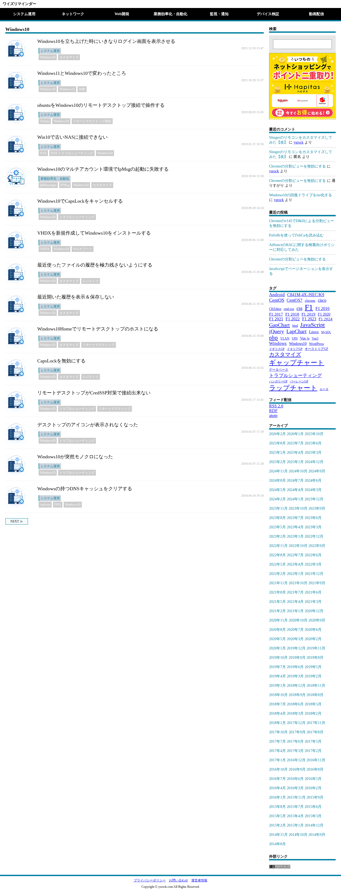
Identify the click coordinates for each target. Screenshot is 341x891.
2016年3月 (295, 788)
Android (277, 294)
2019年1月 (277, 686)
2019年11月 (316, 648)
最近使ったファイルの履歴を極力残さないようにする (94, 265)
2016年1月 (277, 797)
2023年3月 (313, 527)
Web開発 (122, 14)
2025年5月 (277, 453)
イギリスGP (277, 349)
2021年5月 (277, 602)
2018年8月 (315, 695)
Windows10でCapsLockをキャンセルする (80, 201)
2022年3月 (313, 564)
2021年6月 (313, 592)
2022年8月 (277, 555)
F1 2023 (309, 319)
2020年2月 (313, 639)
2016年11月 (316, 760)
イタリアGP (294, 349)
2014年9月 (316, 835)
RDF (273, 410)
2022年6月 (313, 555)
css (299, 308)
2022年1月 (295, 574)
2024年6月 (313, 481)
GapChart (279, 325)
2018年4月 (277, 714)
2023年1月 (295, 536)
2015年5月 (277, 816)
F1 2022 (293, 319)
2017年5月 (313, 741)
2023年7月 (295, 518)
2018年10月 (278, 695)
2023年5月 (277, 527)
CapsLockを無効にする (61, 360)
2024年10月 (298, 471)
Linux (314, 332)
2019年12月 (296, 648)
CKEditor (275, 308)
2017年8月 (315, 732)
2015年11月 (296, 797)
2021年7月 (295, 592)
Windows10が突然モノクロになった (75, 456)
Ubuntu (45, 121)
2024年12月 (314, 462)
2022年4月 (295, 564)
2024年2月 (277, 499)
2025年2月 (277, 462)
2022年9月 (316, 546)
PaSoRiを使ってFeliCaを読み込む (296, 235)
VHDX (45, 249)
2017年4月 (277, 751)
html (295, 325)
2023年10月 (298, 508)
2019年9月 (297, 658)
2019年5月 (313, 667)
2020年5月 (277, 639)
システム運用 (24, 14)
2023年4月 (295, 527)
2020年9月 (316, 620)
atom (273, 415)
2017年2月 (313, 751)
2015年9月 (315, 797)
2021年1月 (295, 611)
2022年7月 (295, 555)
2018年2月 (313, 714)
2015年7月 (295, 807)
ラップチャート (293, 387)
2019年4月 (277, 676)
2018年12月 (296, 686)
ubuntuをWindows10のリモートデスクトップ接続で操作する (101, 105)
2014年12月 (314, 825)
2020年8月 (277, 630)
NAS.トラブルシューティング (72, 153)
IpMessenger (48, 185)
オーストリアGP (316, 348)
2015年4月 (295, 816)
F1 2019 (308, 314)
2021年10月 (298, 583)
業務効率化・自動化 (170, 14)
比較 (82, 89)
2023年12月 (314, 499)
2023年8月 (277, 518)
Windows (278, 343)
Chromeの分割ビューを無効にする (297, 166)
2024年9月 (316, 471)
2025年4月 (295, 453)
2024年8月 (277, 481)
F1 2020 (324, 314)
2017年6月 (295, 741)
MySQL (326, 332)
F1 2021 (276, 319)
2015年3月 (313, 816)
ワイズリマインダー (19, 4)
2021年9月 (316, 583)
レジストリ (91, 281)
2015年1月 (295, 825)
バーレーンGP (299, 381)
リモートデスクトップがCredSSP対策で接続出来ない (94, 392)
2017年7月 (277, 741)
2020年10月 (298, 620)
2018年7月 (277, 704)
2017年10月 (278, 732)
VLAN (284, 338)
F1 (309, 307)
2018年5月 (313, 704)
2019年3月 (295, 676)
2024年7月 (295, 481)
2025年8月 (277, 443)
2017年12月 (296, 723)
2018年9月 (297, 695)
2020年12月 (314, 611)
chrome (310, 301)
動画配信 (316, 14)
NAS (43, 153)
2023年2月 (277, 536)
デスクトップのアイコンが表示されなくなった (87, 424)
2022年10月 (298, 546)
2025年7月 (295, 443)
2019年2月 (313, 676)
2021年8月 (277, 592)
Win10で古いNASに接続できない (72, 137)
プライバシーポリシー (150, 880)
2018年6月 (295, 704)
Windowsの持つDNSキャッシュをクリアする (84, 488)
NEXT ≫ (16, 521)
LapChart (296, 331)
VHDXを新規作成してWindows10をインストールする (94, 233)
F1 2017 (276, 314)
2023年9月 (316, 508)
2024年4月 (295, 490)
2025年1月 (295, 462)
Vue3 (315, 338)
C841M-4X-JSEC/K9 (305, 294)
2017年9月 (297, 732)
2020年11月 (278, 620)
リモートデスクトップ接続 (92, 121)
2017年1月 (277, 760)
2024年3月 (313, 490)
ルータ (324, 389)
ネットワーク (73, 14)
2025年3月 (313, 453)
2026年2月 (277, 434)
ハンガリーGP (278, 381)
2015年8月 (277, 807)
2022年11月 (278, 546)
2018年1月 (277, 723)
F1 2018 (292, 314)
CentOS (276, 300)
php (273, 337)
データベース (278, 369)
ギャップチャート (296, 362)
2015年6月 (313, 807)
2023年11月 (278, 508)
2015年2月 (277, 825)
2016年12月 (296, 760)
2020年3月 (295, 639)
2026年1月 (295, 434)
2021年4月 (295, 602)
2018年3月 (295, 714)
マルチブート (82, 249)
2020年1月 (277, 648)
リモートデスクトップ (99, 345)
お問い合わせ (178, 880)
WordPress (316, 344)
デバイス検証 (268, 14)
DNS (57, 504)
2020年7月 (295, 630)
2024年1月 (295, 499)
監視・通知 (219, 14)
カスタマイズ (69, 57)
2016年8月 (315, 769)
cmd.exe (45, 504)
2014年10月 (298, 835)
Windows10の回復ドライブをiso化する (300, 195)
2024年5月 (277, 490)
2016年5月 (313, 779)
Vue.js (304, 338)
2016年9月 (297, 769)
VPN (295, 338)
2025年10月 (314, 434)
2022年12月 (314, 536)
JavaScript (312, 324)
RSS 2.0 (276, 406)
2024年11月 (278, 471)
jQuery (276, 331)
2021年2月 (277, 611)
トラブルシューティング (77, 217)
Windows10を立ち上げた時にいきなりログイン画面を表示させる (106, 41)
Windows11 (67, 89)
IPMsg (64, 185)
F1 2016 (322, 308)
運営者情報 (199, 880)
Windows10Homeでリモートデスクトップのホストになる (97, 329)
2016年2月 (313, 788)
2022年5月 (277, 564)
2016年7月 (277, 779)
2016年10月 (278, 769)
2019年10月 (278, 658)
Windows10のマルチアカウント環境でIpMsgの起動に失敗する (103, 169)
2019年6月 (295, 667)
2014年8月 (277, 844)
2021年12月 (314, 574)
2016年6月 (295, 779)
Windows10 (47, 57)
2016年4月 (277, 788)
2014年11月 (278, 835)
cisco (322, 300)
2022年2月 (277, 574)
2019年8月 (315, 658)
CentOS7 (294, 300)
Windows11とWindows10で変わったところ (81, 73)
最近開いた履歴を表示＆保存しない (75, 297)
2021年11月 (278, 583)
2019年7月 (277, 667)
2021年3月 (313, 602)
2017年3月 (295, 751)
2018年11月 (316, 686)
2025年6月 (313, 443)
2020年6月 (313, 630)
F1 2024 (325, 319)
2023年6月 (313, 518)
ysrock (298, 142)
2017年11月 (316, 723)
